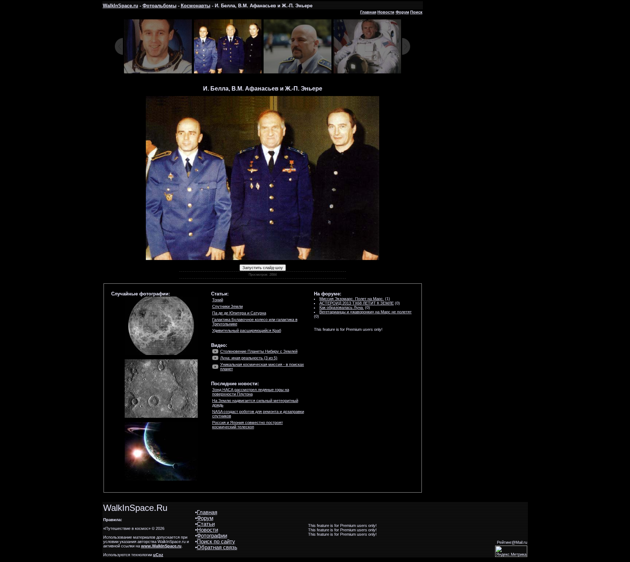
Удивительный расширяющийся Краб (246, 330)
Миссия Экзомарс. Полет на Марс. (351, 299)
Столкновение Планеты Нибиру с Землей (259, 351)
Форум (402, 12)
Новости (385, 12)
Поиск (416, 12)
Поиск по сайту (216, 541)
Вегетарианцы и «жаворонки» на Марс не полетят (365, 312)
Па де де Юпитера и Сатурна (239, 313)
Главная (368, 12)
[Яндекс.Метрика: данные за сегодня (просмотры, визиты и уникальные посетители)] (511, 551)
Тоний (217, 300)
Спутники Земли (227, 306)
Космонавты (195, 5)
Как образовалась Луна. (341, 307)
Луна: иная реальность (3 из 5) (248, 358)
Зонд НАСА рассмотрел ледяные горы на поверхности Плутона (250, 391)
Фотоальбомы (159, 5)
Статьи (206, 524)
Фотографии (212, 536)
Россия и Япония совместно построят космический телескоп (247, 424)
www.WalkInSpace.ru (161, 546)
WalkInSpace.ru (120, 5)
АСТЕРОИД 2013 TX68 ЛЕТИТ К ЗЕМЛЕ (356, 303)
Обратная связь (217, 547)
